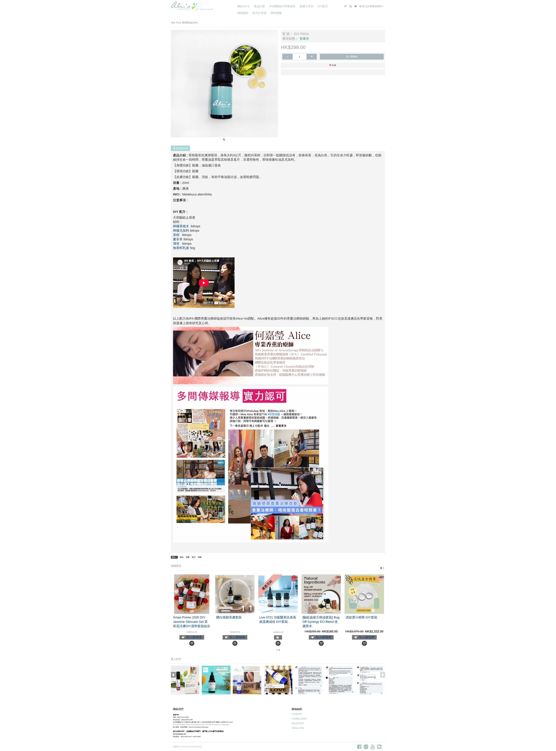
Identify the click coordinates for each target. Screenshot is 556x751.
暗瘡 (200, 557)
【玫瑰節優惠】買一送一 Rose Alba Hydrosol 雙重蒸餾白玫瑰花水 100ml (190, 622)
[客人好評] (185, 680)
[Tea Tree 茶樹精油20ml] (224, 83)
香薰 (187, 557)
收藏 (334, 65)
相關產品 (176, 565)
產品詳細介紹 (180, 148)
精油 (181, 557)
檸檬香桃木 (181, 226)
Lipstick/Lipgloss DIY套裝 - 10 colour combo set (234, 620)
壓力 (193, 557)
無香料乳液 (181, 248)
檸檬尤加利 (181, 230)
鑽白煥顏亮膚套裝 (358, 617)
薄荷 (176, 243)
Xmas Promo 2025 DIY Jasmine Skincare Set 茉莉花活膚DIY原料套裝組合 (321, 622)
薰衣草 (178, 239)
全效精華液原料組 (272, 617)
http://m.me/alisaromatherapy (198, 727)
